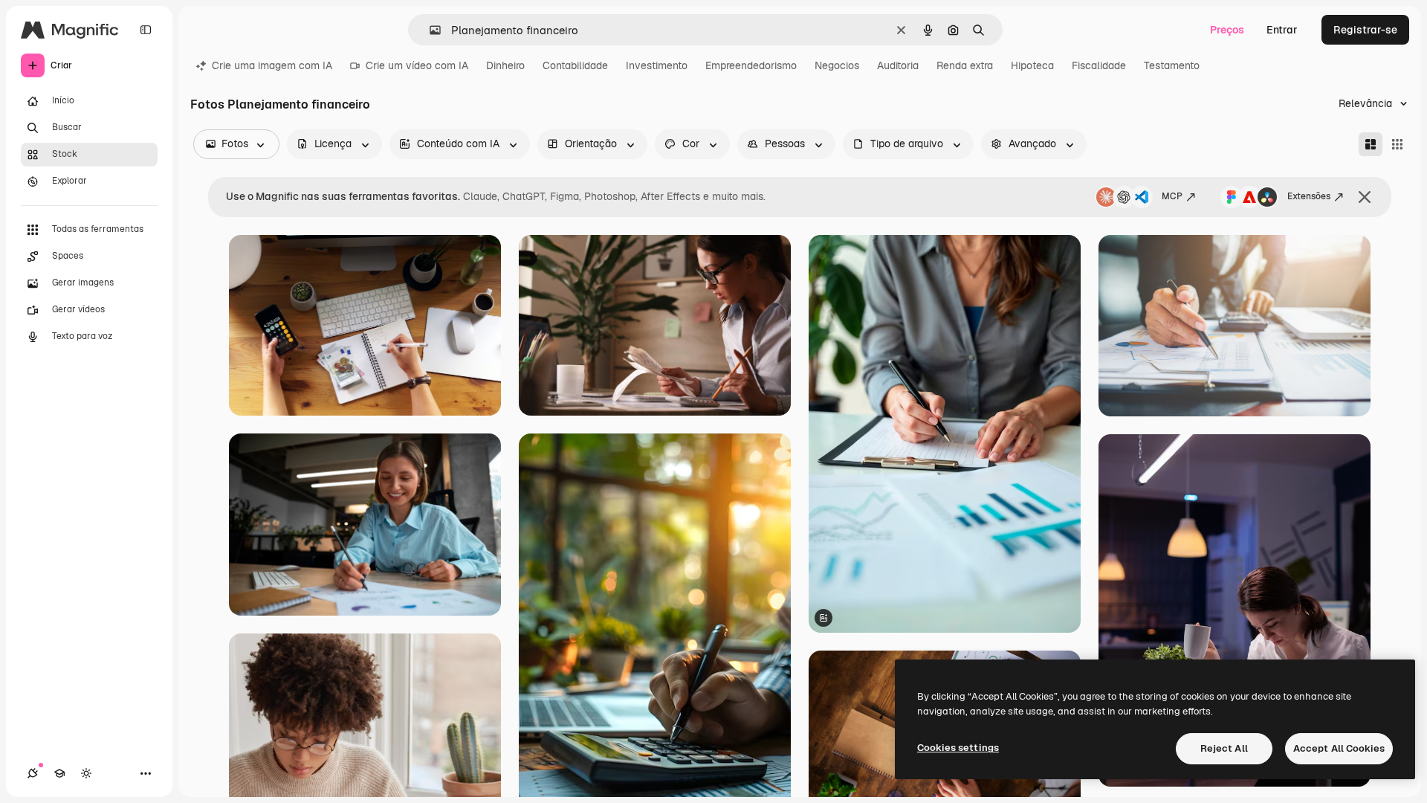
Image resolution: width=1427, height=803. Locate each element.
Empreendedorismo (751, 65)
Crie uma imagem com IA (272, 65)
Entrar (1282, 29)
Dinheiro (505, 65)
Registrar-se (1365, 29)
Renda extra (964, 65)
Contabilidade (575, 65)
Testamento (1172, 65)
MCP (1172, 196)
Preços (1227, 29)
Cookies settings (958, 747)
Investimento (656, 65)
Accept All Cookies (1339, 748)
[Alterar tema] (86, 773)
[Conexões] (33, 773)
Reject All (1224, 748)
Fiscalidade (1099, 65)
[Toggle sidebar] (146, 30)
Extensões (1308, 196)
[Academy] (59, 773)
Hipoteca (1032, 65)
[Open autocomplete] (429, 30)
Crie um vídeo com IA (417, 65)
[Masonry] (1370, 144)
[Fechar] (1364, 197)
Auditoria (898, 65)
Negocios (837, 65)
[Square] (1397, 144)
